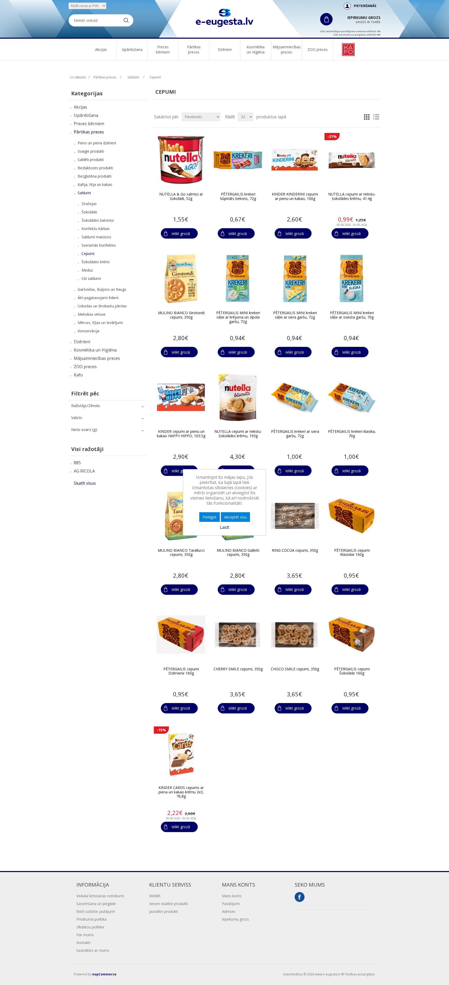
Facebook (300, 897)
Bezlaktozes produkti (95, 167)
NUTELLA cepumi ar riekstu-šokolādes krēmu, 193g (238, 433)
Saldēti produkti (91, 159)
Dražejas (89, 203)
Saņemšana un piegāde (96, 903)
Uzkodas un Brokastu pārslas (102, 305)
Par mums (85, 934)
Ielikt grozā (180, 233)
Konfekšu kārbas (96, 228)
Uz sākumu (78, 77)
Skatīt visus (85, 483)
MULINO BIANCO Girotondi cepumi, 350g (181, 315)
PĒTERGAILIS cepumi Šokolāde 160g (352, 671)
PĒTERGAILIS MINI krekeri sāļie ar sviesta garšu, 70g (352, 315)
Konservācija (88, 330)
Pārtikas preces (194, 49)
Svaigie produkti (91, 151)
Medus (87, 270)
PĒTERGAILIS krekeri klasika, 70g (352, 433)
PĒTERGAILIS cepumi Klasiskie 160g (352, 552)
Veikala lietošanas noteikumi (100, 895)
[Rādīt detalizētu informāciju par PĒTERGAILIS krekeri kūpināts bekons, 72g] (238, 160)
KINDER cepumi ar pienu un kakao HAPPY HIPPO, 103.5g (181, 433)
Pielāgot (209, 517)
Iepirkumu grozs (235, 919)
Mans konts (232, 895)
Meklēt (155, 895)
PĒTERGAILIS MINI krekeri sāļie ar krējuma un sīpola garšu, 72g (238, 317)
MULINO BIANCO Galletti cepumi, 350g (238, 552)
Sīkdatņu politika (90, 927)
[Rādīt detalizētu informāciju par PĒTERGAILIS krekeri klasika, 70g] (352, 397)
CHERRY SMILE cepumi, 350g (238, 669)
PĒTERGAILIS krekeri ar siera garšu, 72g (295, 433)
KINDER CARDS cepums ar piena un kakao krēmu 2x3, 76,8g (181, 792)
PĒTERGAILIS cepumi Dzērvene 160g (181, 671)
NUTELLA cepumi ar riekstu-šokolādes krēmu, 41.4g (352, 196)
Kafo (78, 375)
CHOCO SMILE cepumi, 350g (295, 669)
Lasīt (224, 527)
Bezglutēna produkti (94, 176)
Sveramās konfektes (99, 245)
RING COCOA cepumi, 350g (295, 550)
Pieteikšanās (365, 6)
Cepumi (88, 253)
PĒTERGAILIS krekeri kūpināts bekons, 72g (238, 196)
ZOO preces (317, 49)
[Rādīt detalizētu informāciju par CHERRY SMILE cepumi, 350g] (238, 635)
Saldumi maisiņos (96, 236)
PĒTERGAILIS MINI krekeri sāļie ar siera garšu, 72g (295, 315)
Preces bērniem (163, 49)
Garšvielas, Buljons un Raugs (102, 289)
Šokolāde (89, 212)
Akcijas (101, 49)
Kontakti (83, 942)
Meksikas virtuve (91, 314)
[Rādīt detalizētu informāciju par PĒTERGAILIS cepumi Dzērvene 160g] (181, 635)
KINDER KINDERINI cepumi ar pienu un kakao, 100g (295, 196)
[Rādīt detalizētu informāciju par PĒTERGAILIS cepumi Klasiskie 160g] (352, 516)
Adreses (228, 911)
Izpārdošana (132, 49)
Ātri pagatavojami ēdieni (98, 297)
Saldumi (84, 192)
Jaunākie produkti (163, 911)
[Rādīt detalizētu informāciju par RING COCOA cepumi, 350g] (295, 516)
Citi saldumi (91, 278)
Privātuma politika (91, 919)
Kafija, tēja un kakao (95, 184)
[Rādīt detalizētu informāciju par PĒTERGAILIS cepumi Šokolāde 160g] (352, 635)
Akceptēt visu (235, 517)
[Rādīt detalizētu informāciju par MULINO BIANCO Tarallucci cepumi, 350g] (181, 516)
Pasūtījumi (231, 903)
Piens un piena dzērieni (97, 142)
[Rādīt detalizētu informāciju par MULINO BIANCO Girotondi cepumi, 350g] (181, 279)
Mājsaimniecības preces (287, 49)
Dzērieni (225, 49)
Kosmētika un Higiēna (256, 49)
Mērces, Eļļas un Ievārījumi (100, 322)
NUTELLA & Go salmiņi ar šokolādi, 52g (181, 196)
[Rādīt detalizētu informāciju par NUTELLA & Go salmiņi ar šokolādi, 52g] (181, 160)
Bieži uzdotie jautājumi (95, 911)
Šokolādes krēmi (95, 261)
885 (77, 462)
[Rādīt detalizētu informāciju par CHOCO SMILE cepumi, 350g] (295, 635)
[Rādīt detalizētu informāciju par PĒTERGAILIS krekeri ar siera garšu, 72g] (295, 397)
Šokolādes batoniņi (98, 220)
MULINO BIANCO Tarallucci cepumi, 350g (181, 552)
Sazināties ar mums (92, 950)
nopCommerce (104, 974)
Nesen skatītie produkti (168, 903)
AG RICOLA (84, 471)
